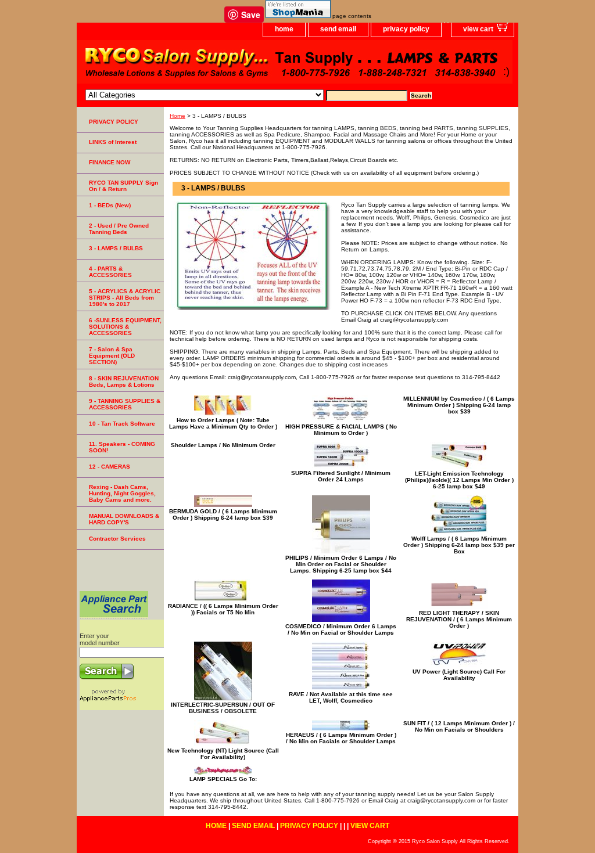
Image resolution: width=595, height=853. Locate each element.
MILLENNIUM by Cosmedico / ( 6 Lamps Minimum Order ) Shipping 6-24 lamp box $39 (459, 405)
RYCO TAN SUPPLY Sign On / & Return (123, 185)
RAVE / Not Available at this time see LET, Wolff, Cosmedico (341, 697)
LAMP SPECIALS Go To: (223, 779)
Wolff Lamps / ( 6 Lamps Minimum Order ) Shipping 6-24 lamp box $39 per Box (459, 545)
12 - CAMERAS (109, 466)
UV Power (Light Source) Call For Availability (459, 674)
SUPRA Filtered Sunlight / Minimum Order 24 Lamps (340, 476)
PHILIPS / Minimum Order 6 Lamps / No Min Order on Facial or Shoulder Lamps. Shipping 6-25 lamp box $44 (340, 564)
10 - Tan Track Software (122, 423)
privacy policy (406, 29)
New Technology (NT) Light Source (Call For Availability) (223, 753)
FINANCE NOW (109, 162)
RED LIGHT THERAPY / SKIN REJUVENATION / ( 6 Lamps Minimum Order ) (459, 619)
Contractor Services (117, 538)
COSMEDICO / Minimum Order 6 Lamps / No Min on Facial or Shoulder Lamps (340, 629)
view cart (478, 29)
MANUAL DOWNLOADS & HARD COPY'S (124, 519)
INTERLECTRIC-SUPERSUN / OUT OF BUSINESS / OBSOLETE (223, 707)
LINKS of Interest (113, 142)
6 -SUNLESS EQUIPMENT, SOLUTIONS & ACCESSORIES (125, 326)
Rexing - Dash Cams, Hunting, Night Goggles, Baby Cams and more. (122, 493)
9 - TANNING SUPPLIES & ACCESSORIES (124, 404)
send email (338, 29)
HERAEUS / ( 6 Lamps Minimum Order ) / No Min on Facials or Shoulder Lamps (341, 738)
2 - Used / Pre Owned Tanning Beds (119, 228)
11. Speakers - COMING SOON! (122, 447)
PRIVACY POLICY (113, 121)
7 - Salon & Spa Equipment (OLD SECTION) (112, 355)
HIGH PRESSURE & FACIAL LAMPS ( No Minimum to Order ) (341, 429)
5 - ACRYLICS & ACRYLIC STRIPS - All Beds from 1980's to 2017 (124, 297)
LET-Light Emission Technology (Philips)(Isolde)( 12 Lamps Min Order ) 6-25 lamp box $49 (459, 480)
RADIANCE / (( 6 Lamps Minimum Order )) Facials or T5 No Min (223, 609)
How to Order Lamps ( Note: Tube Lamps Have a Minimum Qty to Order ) (223, 423)
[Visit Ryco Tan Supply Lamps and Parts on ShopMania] (298, 16)
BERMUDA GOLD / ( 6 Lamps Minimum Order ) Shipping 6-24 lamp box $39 (223, 514)
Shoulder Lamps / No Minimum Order (223, 445)
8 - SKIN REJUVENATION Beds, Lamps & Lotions (124, 381)
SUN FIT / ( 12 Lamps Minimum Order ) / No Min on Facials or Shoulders (459, 726)
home (284, 29)
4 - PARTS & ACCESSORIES (110, 271)
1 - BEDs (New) (110, 205)
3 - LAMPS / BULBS (116, 248)
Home (177, 116)
